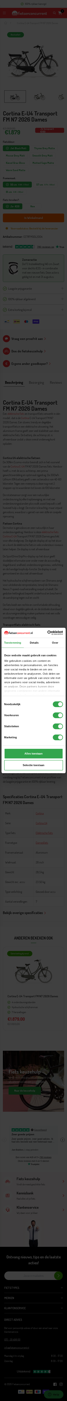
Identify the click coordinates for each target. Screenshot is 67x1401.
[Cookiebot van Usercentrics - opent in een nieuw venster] (48, 632)
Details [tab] (34, 642)
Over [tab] (55, 642)
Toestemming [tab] (12, 642)
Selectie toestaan (33, 765)
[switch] (58, 715)
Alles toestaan (33, 753)
